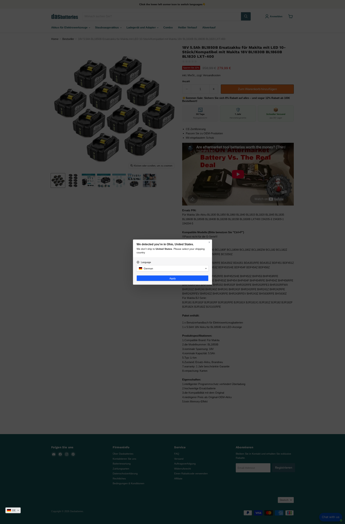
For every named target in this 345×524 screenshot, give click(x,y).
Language (146, 262)
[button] (13, 510)
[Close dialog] (209, 242)
